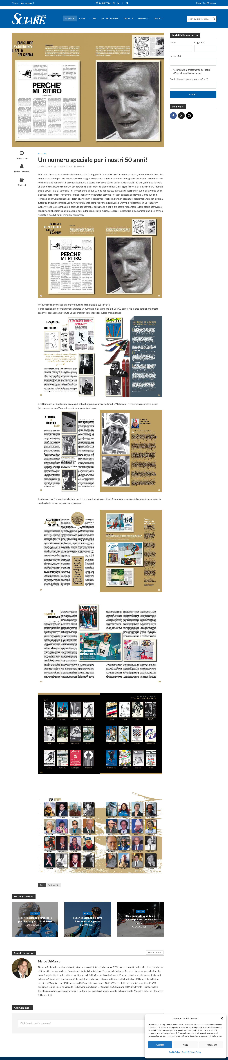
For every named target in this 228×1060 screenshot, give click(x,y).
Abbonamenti (27, 3)
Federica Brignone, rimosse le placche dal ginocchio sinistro (35, 919)
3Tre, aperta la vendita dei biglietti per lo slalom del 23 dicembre (140, 919)
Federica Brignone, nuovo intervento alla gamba (87, 919)
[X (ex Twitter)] (181, 115)
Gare (94, 18)
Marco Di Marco (21, 171)
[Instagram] (189, 115)
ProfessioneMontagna (206, 3)
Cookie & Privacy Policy (191, 1052)
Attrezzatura (110, 18)
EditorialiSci (53, 885)
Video (82, 18)
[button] (221, 1018)
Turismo (143, 18)
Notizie (69, 18)
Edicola (15, 3)
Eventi (159, 18)
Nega (185, 1044)
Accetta (160, 1044)
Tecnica (128, 18)
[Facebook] (173, 115)
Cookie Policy (174, 1052)
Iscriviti (193, 94)
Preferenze (211, 1044)
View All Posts (154, 952)
